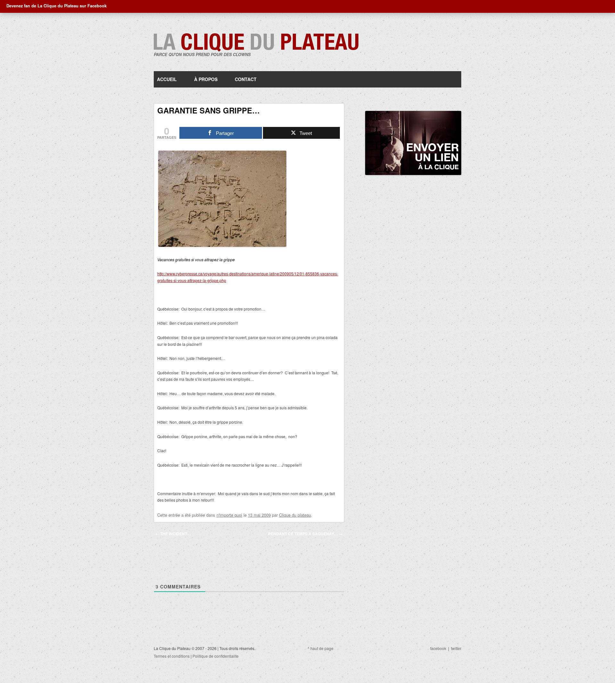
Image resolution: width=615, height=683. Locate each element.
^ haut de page (320, 648)
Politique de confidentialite (216, 656)
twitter (456, 648)
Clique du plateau (295, 515)
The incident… (173, 534)
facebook (438, 648)
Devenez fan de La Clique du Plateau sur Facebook (56, 6)
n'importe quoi (229, 515)
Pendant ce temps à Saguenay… (305, 534)
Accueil (167, 79)
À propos (205, 79)
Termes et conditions (172, 656)
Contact (246, 79)
